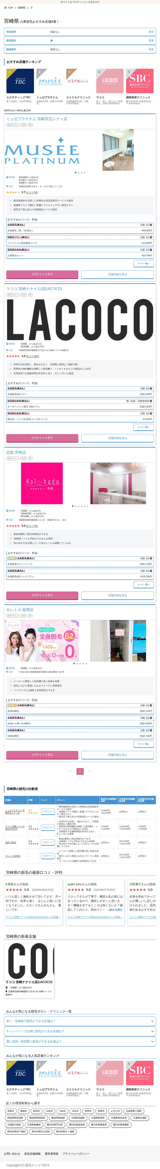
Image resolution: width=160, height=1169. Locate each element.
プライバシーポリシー (76, 1154)
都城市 (23, 1111)
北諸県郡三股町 (134, 1111)
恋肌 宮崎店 (10, 843)
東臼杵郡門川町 (55, 1125)
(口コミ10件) (32, 356)
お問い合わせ (12, 1154)
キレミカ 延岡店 (12, 856)
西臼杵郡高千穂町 (16, 1131)
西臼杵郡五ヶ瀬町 (65, 1131)
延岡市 (36, 1111)
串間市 (88, 1111)
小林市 (62, 1111)
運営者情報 (51, 1154)
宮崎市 (10, 1111)
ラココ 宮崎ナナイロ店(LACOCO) (15, 827)
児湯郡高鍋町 (78, 1118)
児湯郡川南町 (14, 1125)
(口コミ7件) (32, 192)
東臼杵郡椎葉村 (99, 1125)
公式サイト (48, 811)
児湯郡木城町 (140, 1118)
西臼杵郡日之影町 (41, 1131)
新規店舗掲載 (32, 1154)
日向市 (75, 1111)
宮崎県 (21, 7)
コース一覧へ (143, 264)
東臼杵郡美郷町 (121, 1125)
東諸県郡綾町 (58, 1118)
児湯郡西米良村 (119, 1118)
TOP (10, 7)
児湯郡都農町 (34, 1125)
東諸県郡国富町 (37, 1118)
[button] (75, 172)
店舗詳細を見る (117, 274)
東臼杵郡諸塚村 (77, 1125)
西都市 (101, 1111)
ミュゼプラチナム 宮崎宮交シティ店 (15, 811)
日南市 (49, 1111)
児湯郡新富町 (98, 1118)
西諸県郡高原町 (15, 1118)
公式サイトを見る (42, 274)
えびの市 (115, 1111)
